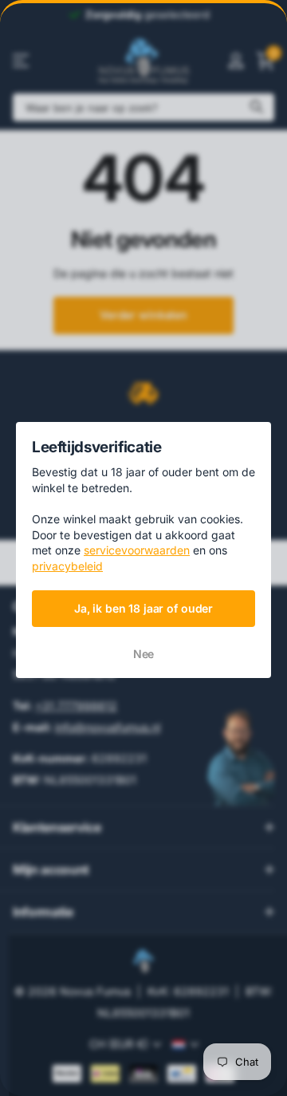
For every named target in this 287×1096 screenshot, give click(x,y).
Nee (144, 653)
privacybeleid (67, 566)
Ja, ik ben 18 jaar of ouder (143, 607)
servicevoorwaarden (137, 550)
